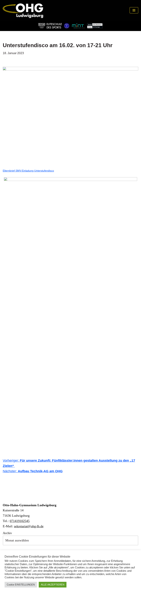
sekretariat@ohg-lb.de (29, 526)
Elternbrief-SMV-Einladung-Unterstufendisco (28, 170)
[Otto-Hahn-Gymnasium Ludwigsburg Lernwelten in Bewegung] (23, 10)
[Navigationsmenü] (134, 10)
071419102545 (20, 521)
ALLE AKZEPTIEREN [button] (52, 584)
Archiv (7, 533)
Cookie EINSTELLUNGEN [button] (21, 584)
